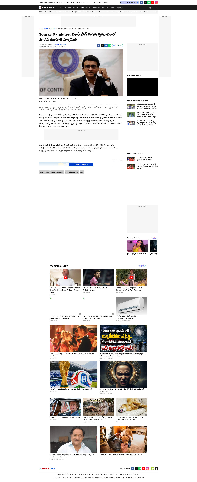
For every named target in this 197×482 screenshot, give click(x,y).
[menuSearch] (157, 8)
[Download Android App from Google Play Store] (152, 468)
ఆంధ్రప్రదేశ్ (96, 7)
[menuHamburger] (153, 8)
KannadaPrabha (69, 2)
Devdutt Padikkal (92, 12)
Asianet (47, 468)
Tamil (83, 2)
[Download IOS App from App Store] (156, 468)
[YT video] (152, 2)
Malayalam (43, 2)
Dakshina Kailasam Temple (107, 12)
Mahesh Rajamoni (60, 44)
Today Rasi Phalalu (69, 12)
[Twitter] (145, 2)
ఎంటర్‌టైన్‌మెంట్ (73, 7)
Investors (136, 474)
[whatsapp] (149, 2)
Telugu (77, 2)
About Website (62, 474)
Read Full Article (81, 164)
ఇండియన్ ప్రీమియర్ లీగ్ (57, 172)
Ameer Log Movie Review (140, 12)
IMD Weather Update (55, 12)
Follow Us (119, 45)
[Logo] (47, 7)
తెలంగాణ (105, 7)
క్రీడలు (81, 172)
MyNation (107, 2)
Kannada (59, 2)
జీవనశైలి (88, 7)
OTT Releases (80, 12)
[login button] (150, 7)
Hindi (94, 2)
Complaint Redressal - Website (105, 474)
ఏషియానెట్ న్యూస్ (44, 172)
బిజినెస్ (112, 7)
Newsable (51, 2)
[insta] (156, 2)
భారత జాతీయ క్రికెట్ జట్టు (71, 172)
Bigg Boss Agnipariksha (124, 12)
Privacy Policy (82, 474)
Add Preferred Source (128, 2)
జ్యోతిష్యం (119, 7)
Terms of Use (72, 474)
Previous (153, 12)
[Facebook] (141, 2)
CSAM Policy (90, 474)
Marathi (99, 2)
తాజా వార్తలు (62, 7)
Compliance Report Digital (124, 474)
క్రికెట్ (82, 7)
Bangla (89, 2)
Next (156, 12)
